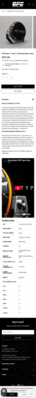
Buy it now (18, 91)
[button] (3, 4)
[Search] (29, 4)
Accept (24, 394)
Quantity (5, 74)
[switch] (4, 395)
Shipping (12, 60)
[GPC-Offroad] (18, 4)
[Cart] (32, 4)
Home (3, 11)
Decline (11, 394)
